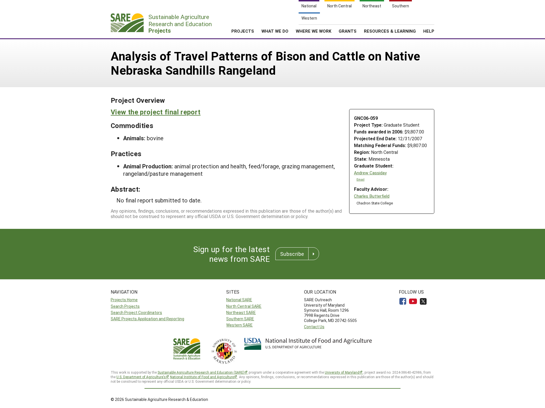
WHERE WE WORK (313, 31)
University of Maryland (342, 372)
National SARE (239, 299)
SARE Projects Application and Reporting (147, 318)
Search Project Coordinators (136, 312)
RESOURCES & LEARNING (390, 31)
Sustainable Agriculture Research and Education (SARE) (201, 372)
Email (360, 179)
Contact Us (314, 326)
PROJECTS (242, 31)
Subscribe (292, 253)
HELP (428, 31)
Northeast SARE (241, 312)
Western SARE (239, 325)
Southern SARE (240, 318)
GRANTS (348, 31)
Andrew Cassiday (370, 172)
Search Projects (125, 306)
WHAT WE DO (274, 31)
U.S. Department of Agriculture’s (141, 376)
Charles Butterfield (371, 196)
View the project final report (155, 111)
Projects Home (124, 299)
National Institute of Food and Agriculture (202, 376)
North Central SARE (243, 306)
